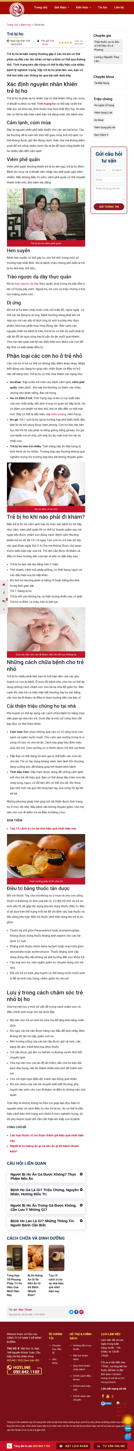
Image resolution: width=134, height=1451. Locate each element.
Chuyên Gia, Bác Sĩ (57, 1349)
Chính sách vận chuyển (81, 1398)
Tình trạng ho (46, 103)
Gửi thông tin (109, 206)
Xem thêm (100, 134)
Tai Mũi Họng (101, 83)
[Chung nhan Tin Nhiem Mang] (122, 1409)
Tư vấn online (113, 1446)
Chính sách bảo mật (82, 1388)
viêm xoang (58, 414)
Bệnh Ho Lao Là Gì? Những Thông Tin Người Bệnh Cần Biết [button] (42, 1223)
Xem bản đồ (31, 1360)
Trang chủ (40, 7)
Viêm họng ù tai (103, 112)
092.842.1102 (14, 1360)
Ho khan (99, 120)
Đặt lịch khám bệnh (80, 1357)
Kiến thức (82, 7)
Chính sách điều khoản (82, 1377)
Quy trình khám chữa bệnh (81, 1367)
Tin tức (102, 7)
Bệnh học (26, 24)
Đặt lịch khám (76, 1446)
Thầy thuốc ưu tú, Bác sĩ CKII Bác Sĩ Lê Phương (106, 45)
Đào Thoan (25, 1309)
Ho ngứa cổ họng (104, 105)
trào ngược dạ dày (26, 283)
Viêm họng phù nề (104, 127)
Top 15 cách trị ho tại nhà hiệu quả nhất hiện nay (43, 828)
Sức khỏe (55, 1361)
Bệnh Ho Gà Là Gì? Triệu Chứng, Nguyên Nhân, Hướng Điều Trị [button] (44, 1192)
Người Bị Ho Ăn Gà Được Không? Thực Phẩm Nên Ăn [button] (43, 1176)
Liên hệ (119, 7)
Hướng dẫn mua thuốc (82, 1347)
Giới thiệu (60, 7)
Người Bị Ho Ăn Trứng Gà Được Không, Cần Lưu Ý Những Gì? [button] (43, 1208)
